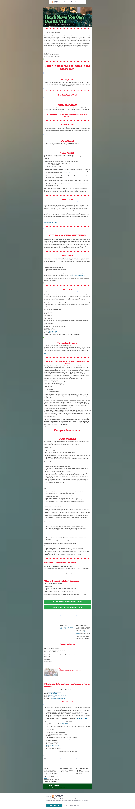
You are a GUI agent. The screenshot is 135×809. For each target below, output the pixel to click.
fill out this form (64, 723)
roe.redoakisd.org (53, 693)
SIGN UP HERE (67, 172)
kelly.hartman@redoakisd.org (78, 275)
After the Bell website (81, 718)
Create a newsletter (54, 805)
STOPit (45, 778)
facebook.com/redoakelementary (57, 698)
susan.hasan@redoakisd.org (50, 222)
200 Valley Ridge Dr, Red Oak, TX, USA (57, 695)
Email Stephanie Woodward (52, 745)
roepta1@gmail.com (52, 331)
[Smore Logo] (55, 2)
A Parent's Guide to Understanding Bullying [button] (67, 601)
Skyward (46, 353)
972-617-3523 (51, 696)
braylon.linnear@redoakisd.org (54, 692)
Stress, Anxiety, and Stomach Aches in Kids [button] (67, 607)
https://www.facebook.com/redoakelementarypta (60, 332)
